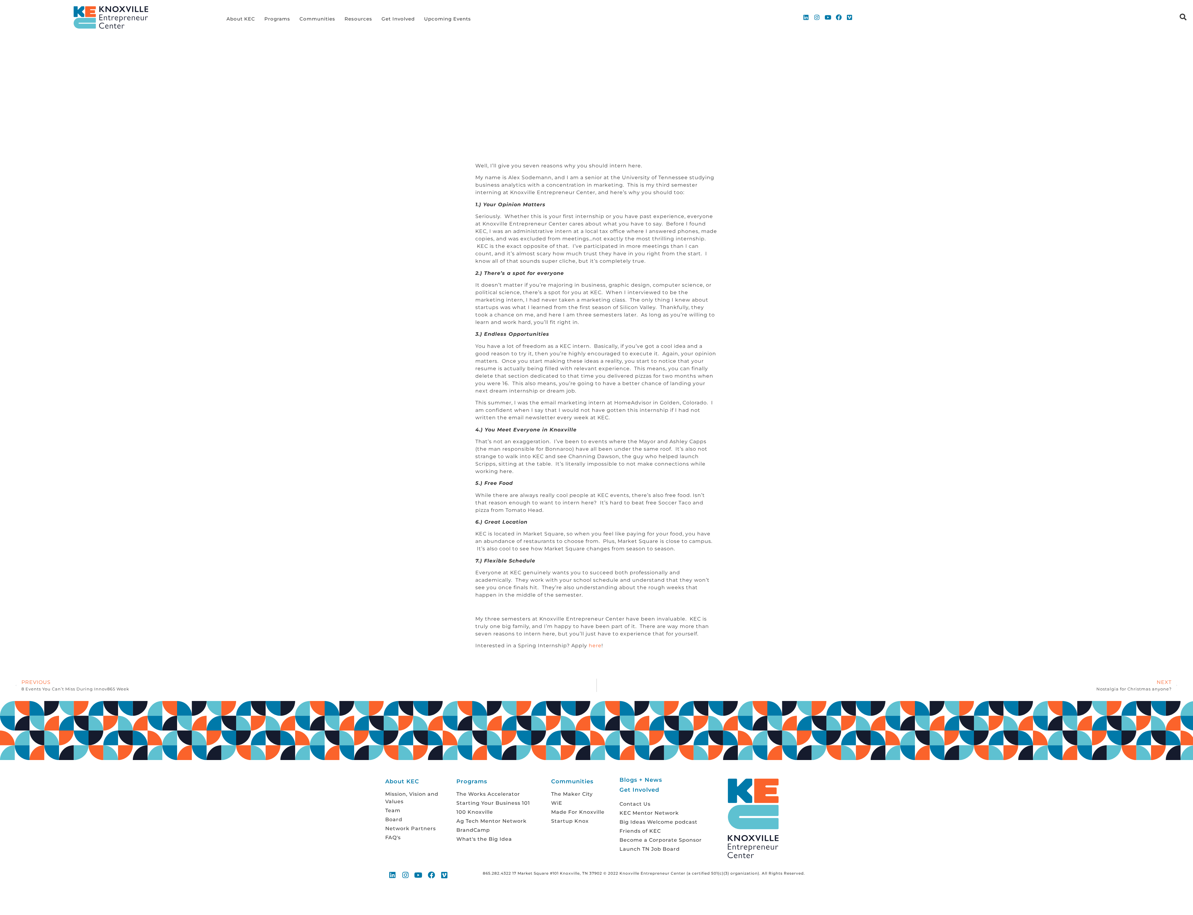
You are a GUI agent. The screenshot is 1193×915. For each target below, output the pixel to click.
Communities (317, 19)
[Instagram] (817, 17)
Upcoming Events (447, 19)
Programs (277, 19)
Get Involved (398, 19)
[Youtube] (828, 17)
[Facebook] (839, 17)
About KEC (240, 19)
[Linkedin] (806, 17)
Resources (358, 19)
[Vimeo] (849, 17)
